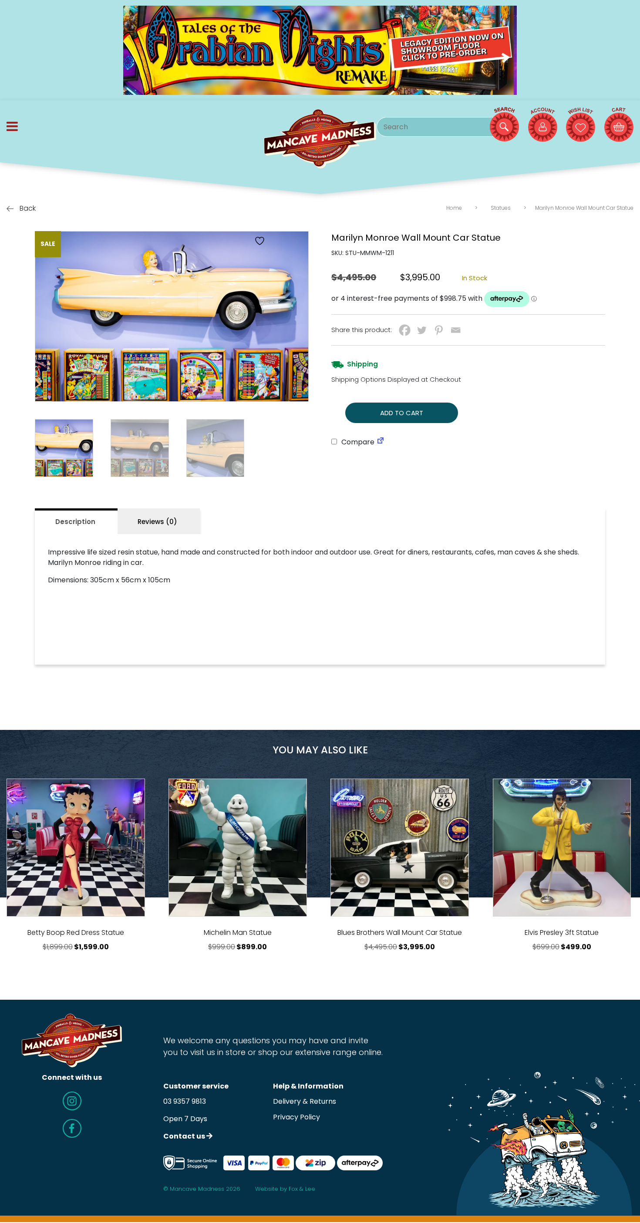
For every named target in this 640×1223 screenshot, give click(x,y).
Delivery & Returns (304, 1101)
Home (454, 208)
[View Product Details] (76, 848)
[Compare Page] (380, 442)
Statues (501, 208)
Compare (357, 442)
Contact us (184, 1136)
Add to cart (401, 412)
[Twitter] (421, 330)
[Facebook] (404, 330)
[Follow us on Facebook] (72, 1128)
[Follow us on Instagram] (72, 1101)
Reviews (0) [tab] (157, 521)
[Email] (455, 330)
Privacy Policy (296, 1117)
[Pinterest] (438, 330)
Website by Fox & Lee (285, 1189)
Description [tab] (75, 521)
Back (27, 208)
